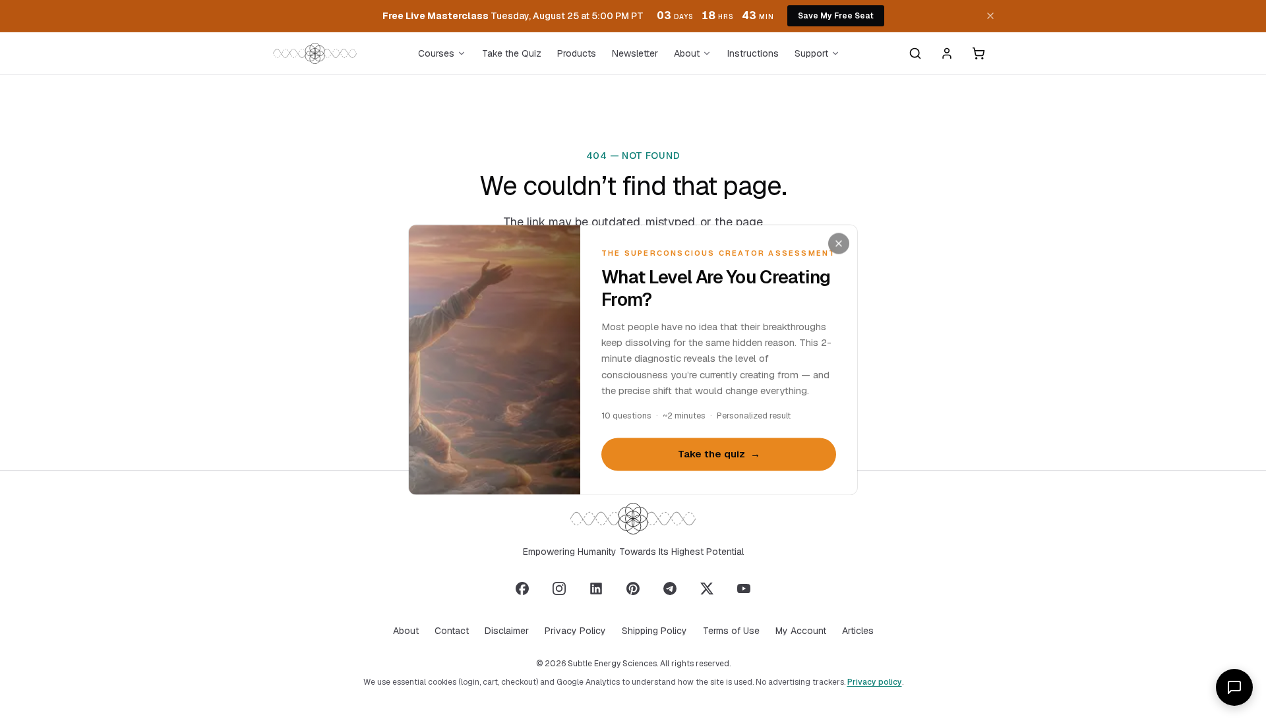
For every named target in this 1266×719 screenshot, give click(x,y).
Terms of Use (731, 631)
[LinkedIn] (596, 588)
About (687, 53)
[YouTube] (743, 588)
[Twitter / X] (706, 588)
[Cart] (978, 53)
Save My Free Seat (836, 16)
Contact (452, 631)
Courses (436, 53)
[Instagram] (559, 588)
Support (811, 53)
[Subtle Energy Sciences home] (315, 53)
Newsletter (635, 53)
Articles (858, 631)
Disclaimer (507, 631)
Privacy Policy (575, 631)
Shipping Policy (654, 631)
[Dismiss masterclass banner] (990, 15)
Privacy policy (874, 682)
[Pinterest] (633, 588)
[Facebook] (522, 588)
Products (576, 53)
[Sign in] (946, 53)
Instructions (753, 53)
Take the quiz (719, 454)
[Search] (915, 53)
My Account (800, 631)
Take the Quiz (511, 53)
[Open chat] (1234, 687)
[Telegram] (669, 588)
